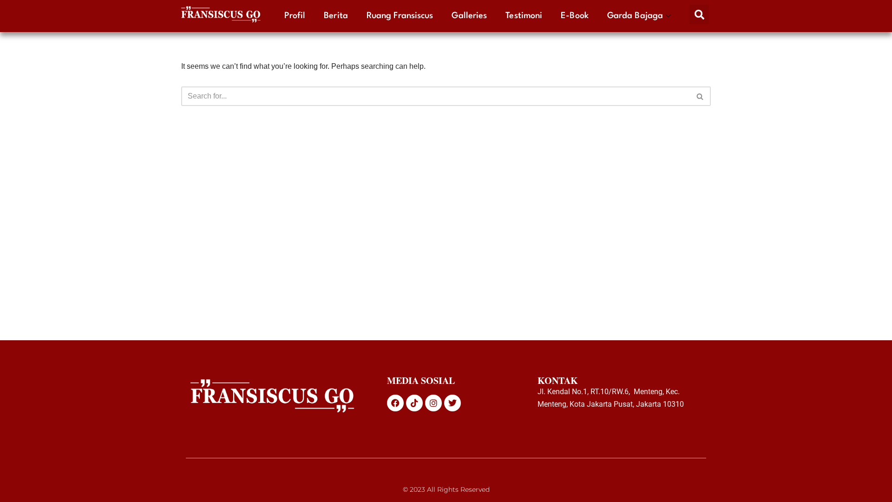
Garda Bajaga (635, 16)
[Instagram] (433, 403)
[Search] (700, 96)
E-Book (575, 16)
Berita (336, 16)
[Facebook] (395, 403)
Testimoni (523, 16)
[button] (699, 14)
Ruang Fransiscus (400, 16)
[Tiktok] (414, 403)
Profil (295, 16)
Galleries (469, 16)
